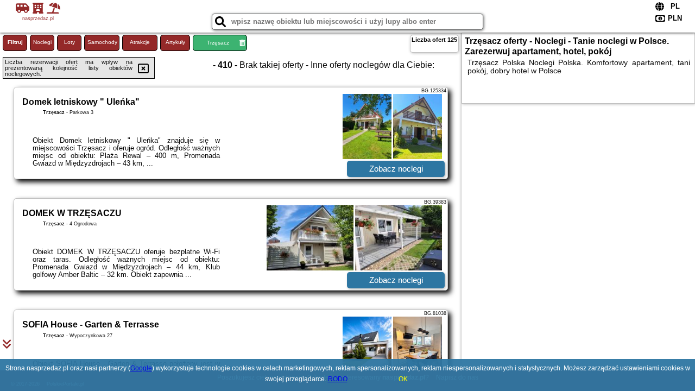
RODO (338, 379)
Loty (69, 42)
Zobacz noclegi (396, 168)
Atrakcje (140, 42)
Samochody (102, 42)
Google (141, 368)
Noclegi (42, 42)
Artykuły (175, 42)
